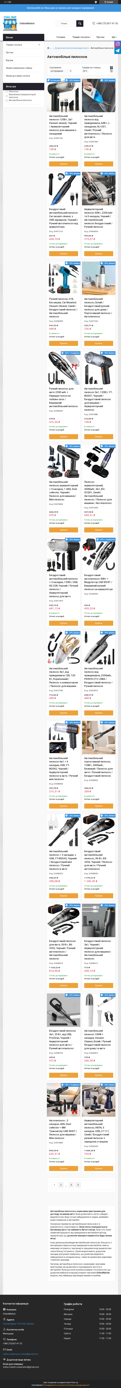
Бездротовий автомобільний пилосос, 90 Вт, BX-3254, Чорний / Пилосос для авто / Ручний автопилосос (98, 860)
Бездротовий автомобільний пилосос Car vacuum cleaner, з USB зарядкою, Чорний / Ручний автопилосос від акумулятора (63, 218)
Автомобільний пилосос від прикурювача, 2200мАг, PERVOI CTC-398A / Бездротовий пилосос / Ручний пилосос (98, 677)
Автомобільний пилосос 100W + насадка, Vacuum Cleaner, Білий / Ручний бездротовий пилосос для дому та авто (97, 1039)
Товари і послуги (80, 37)
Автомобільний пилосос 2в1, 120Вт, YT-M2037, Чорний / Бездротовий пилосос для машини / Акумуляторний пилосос (98, 399)
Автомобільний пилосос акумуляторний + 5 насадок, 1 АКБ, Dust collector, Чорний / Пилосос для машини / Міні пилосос (63, 490)
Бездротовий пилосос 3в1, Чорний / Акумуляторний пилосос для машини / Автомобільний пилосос (97, 950)
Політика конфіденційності (78, 1385)
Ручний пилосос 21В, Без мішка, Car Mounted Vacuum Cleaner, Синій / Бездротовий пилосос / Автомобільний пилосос (63, 307)
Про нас (100, 37)
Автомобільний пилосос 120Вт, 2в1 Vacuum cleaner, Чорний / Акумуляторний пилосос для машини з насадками (63, 125)
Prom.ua (74, 1382)
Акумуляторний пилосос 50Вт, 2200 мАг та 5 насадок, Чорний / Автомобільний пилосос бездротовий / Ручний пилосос (98, 218)
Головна (61, 37)
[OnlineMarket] (10, 23)
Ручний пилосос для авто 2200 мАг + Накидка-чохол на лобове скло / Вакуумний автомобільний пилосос (63, 397)
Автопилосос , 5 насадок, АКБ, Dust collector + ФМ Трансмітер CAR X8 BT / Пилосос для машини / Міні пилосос (63, 1129)
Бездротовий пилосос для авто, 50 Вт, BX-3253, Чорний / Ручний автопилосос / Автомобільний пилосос (62, 950)
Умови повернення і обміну (19, 68)
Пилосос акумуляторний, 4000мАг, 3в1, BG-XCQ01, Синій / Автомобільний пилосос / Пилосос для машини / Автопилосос (98, 492)
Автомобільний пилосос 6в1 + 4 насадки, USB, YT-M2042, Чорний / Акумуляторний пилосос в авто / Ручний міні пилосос (63, 769)
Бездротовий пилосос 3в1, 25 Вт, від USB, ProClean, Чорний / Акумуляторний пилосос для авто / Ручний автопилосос (62, 1039)
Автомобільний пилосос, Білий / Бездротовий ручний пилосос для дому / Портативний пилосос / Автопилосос (98, 307)
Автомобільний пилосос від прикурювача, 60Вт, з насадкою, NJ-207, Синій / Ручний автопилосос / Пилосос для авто (98, 127)
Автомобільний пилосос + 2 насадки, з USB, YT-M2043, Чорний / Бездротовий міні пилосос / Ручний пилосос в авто (63, 860)
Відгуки (9, 60)
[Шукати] (79, 23)
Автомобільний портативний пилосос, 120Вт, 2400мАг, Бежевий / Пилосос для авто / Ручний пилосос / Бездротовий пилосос (98, 767)
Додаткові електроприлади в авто (72, 48)
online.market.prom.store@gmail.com (20, 1354)
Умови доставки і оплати (18, 76)
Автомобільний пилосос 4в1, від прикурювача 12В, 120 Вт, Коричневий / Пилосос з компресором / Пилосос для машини (63, 677)
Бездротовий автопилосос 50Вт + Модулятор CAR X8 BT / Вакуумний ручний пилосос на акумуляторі (98, 582)
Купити (63, 164)
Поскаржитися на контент (55, 1385)
